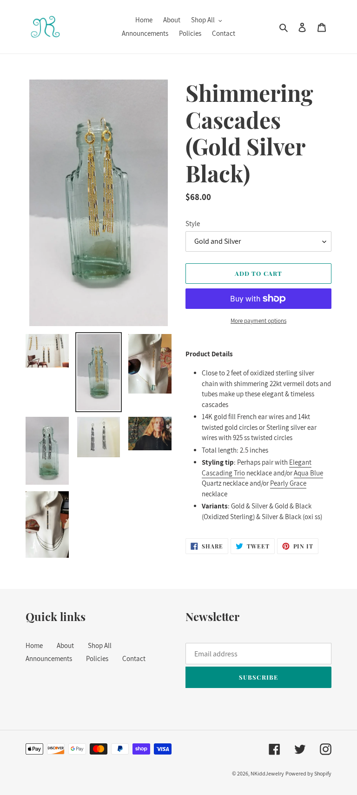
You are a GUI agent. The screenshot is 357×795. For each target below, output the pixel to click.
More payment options (258, 321)
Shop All (100, 645)
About (65, 645)
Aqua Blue (308, 472)
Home (34, 645)
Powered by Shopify (308, 773)
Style (192, 223)
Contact (133, 658)
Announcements (49, 658)
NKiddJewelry (267, 773)
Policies (97, 658)
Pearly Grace (288, 483)
